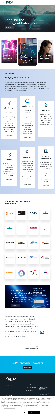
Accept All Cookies (33, 412)
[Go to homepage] (8, 2)
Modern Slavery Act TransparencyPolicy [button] (43, 388)
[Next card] (10, 351)
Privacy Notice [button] (29, 391)
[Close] (53, 397)
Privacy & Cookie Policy (9, 408)
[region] (27, 405)
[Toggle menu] (52, 2)
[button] (9, 27)
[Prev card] (6, 351)
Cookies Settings (20, 412)
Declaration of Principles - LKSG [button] (44, 394)
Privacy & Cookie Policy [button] (31, 387)
